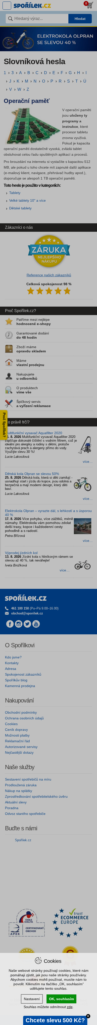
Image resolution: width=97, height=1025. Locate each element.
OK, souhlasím (61, 999)
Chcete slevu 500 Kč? (55, 1020)
